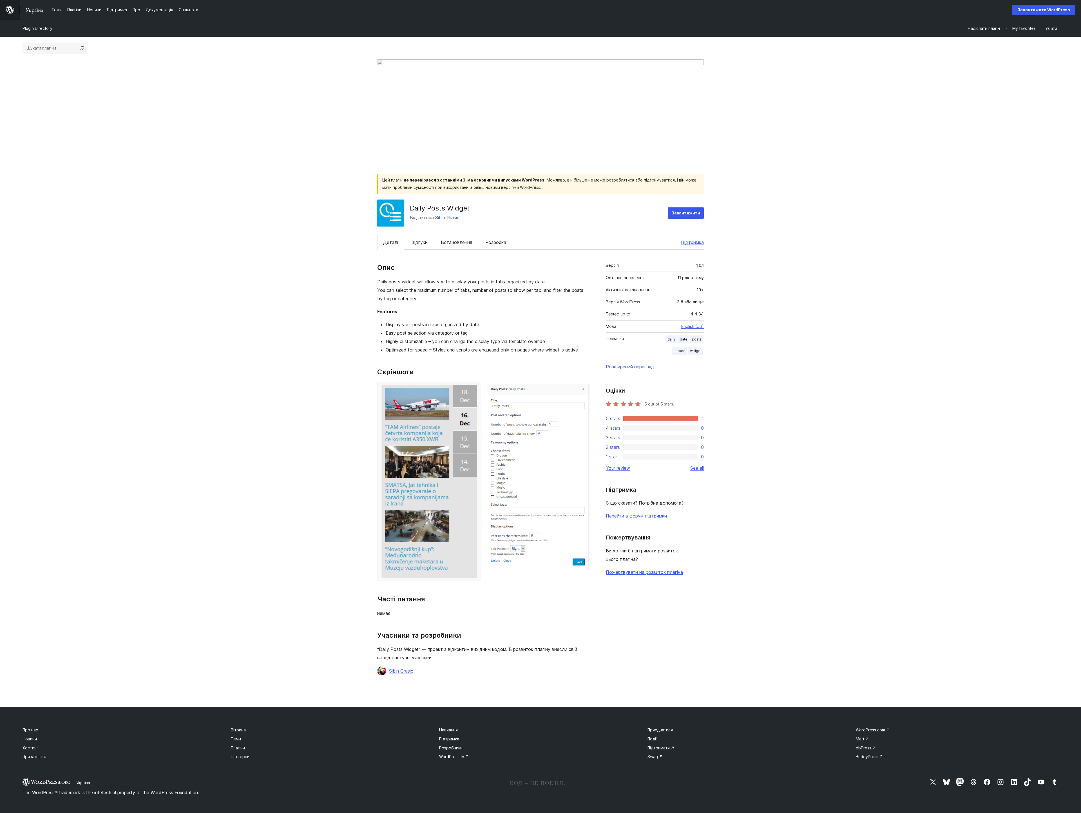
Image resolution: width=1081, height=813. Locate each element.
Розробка (495, 242)
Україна (83, 782)
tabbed (679, 351)
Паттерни (240, 756)
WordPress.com (873, 729)
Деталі (390, 242)
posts (697, 339)
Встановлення (456, 242)
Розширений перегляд (630, 366)
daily (671, 339)
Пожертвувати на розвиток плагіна (644, 572)
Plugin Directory (37, 28)
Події (652, 738)
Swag (655, 756)
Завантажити (686, 212)
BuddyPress (869, 756)
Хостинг (30, 747)
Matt (862, 738)
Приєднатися (660, 729)
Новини (30, 738)
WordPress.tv (454, 756)
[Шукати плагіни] (82, 48)
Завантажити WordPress (1044, 9)
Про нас (30, 729)
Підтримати (660, 747)
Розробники (451, 747)
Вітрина (238, 729)
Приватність (34, 756)
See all (697, 468)
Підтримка (692, 242)
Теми (236, 738)
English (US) (692, 326)
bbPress (866, 747)
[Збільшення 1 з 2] (473, 389)
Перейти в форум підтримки (636, 516)
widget (696, 351)
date (683, 339)
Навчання (448, 729)
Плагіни (238, 747)
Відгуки (419, 242)
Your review (618, 468)
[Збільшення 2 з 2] (582, 389)
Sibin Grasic (447, 217)
